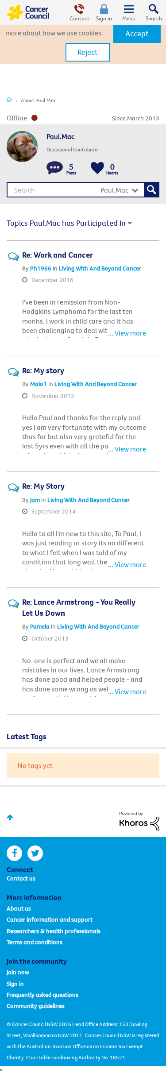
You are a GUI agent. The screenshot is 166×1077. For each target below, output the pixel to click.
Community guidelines (36, 1006)
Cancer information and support (50, 919)
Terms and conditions (34, 942)
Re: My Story (43, 486)
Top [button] (10, 817)
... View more (127, 332)
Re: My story (43, 370)
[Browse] (128, 12)
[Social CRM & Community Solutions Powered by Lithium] (139, 820)
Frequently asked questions (42, 995)
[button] (137, 33)
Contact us (21, 878)
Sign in (104, 18)
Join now (18, 972)
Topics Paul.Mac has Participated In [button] (66, 223)
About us (19, 908)
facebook (14, 853)
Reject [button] (87, 52)
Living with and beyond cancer (100, 268)
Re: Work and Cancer (57, 255)
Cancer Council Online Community (28, 12)
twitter (35, 853)
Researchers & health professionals (53, 931)
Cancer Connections (9, 99)
